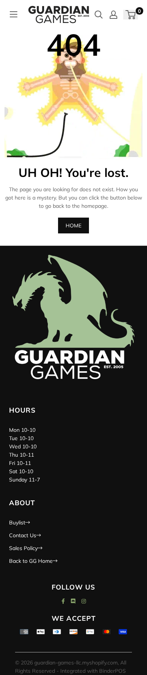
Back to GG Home (31, 561)
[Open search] (99, 15)
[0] (131, 15)
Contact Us (22, 535)
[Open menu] (14, 14)
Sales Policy (23, 548)
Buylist (17, 522)
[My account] (113, 15)
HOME (73, 225)
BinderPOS (112, 670)
